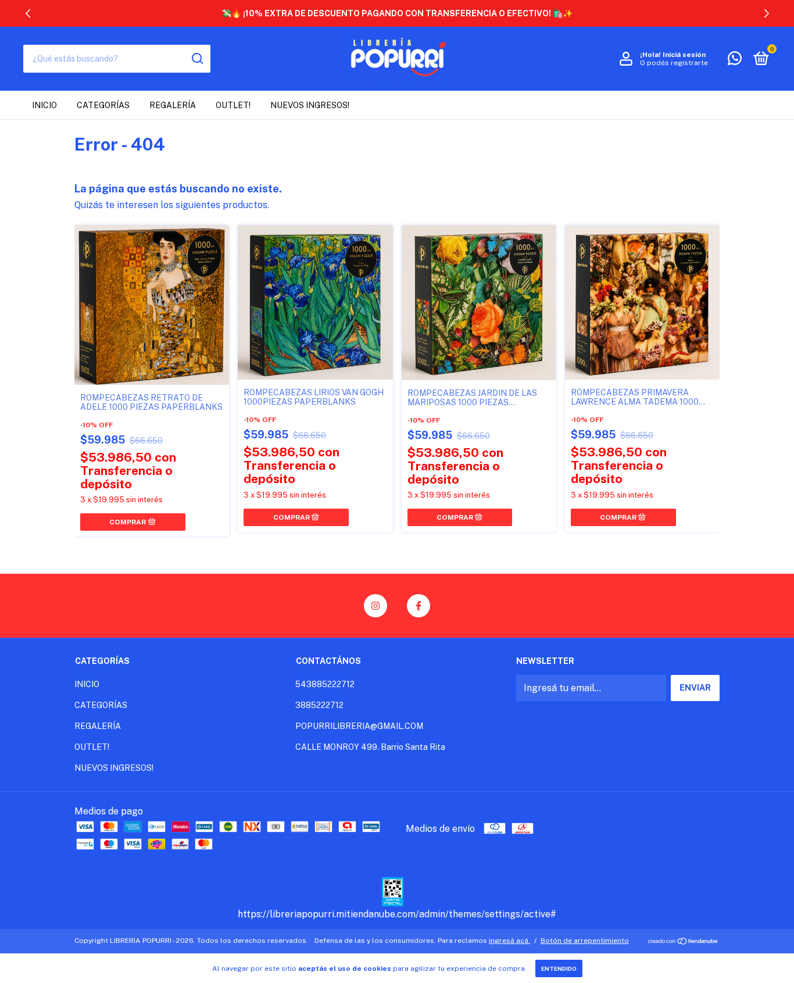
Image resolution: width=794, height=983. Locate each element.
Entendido (559, 968)
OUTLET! (233, 105)
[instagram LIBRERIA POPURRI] (375, 605)
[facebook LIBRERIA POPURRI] (418, 605)
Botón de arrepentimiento (585, 940)
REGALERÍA (172, 105)
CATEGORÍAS (103, 105)
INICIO (44, 105)
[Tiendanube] (683, 942)
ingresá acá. (509, 940)
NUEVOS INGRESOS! (309, 105)
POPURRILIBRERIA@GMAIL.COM (359, 726)
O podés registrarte (674, 63)
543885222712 (325, 684)
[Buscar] (196, 58)
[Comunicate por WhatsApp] (734, 60)
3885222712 (319, 705)
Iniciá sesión (684, 55)
